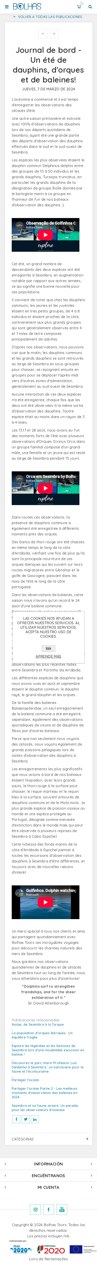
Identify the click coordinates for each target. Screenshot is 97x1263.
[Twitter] (35, 1209)
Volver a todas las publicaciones (50, 17)
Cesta (81, 3)
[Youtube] (62, 1209)
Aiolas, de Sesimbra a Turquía (54, 33)
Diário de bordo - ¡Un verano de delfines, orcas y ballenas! (42, 33)
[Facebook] (48, 1209)
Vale (48, 648)
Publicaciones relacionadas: (36, 1020)
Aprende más (48, 656)
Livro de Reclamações (48, 1259)
